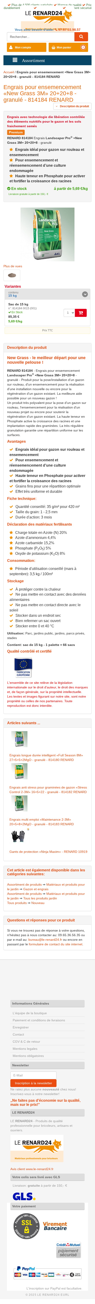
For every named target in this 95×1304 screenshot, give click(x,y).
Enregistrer (21, 1027)
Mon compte (23, 47)
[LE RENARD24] (36, 1148)
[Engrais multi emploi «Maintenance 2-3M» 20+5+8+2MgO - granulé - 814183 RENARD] (19, 803)
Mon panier (64, 47)
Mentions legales (25, 1049)
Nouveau (38, 903)
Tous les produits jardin (40, 898)
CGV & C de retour (26, 1041)
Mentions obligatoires (28, 1056)
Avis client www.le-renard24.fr (31, 1169)
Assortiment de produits (24, 884)
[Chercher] (81, 36)
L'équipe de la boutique (30, 1013)
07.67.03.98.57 (68, 29)
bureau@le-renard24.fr (45, 939)
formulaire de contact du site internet (55, 944)
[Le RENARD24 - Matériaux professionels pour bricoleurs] (47, 18)
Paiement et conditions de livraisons (39, 1020)
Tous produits (17, 903)
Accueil (8, 72)
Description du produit (74, 106)
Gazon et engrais (35, 889)
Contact (18, 1034)
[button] (47, 294)
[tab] (47, 294)
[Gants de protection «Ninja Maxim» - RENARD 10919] (19, 836)
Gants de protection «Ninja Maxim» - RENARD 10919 (48, 851)
